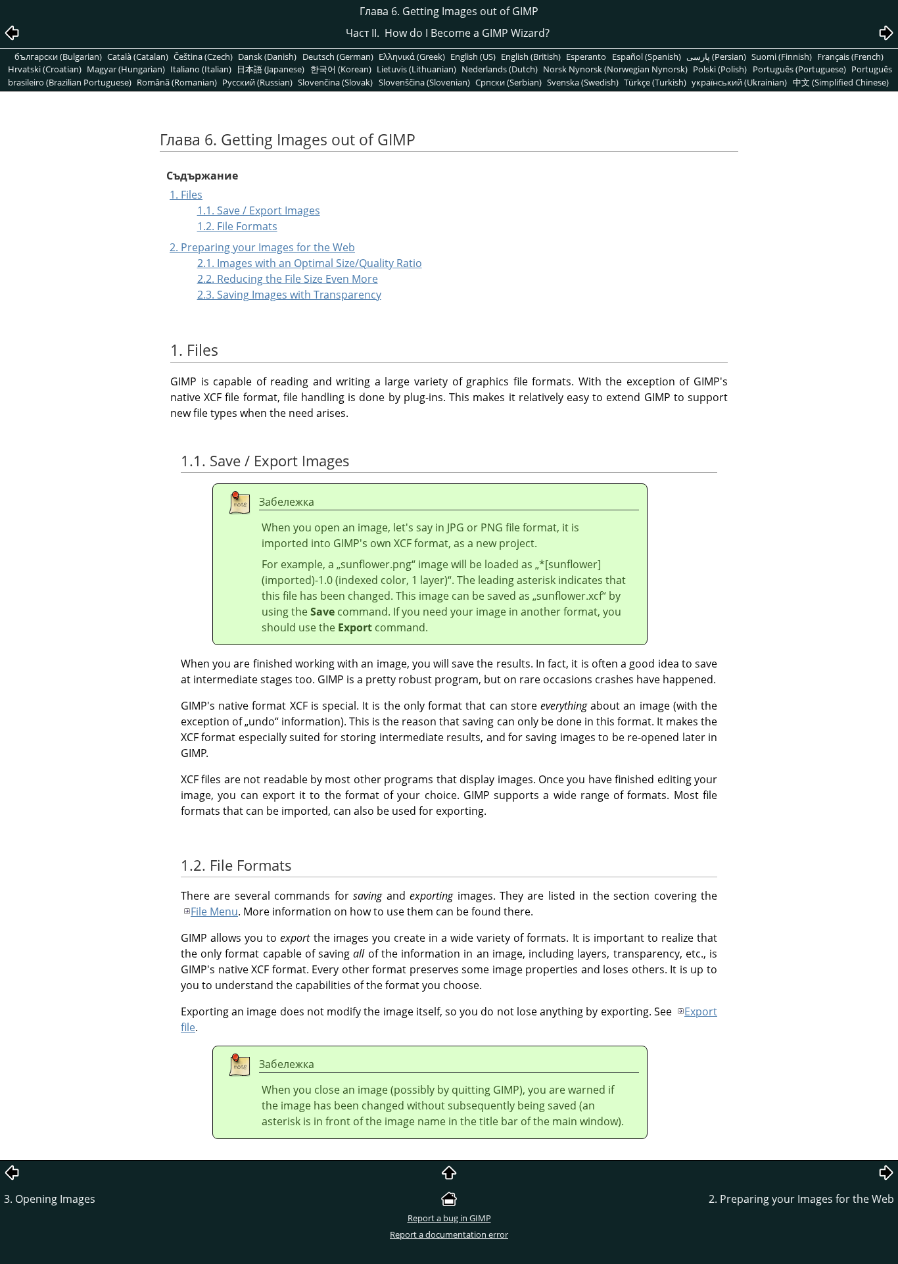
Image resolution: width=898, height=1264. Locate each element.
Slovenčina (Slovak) (335, 82)
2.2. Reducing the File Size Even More (287, 279)
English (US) (473, 56)
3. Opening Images (49, 1199)
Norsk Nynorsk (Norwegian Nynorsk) (615, 69)
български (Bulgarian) (58, 56)
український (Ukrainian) (739, 82)
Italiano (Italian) (200, 69)
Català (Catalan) (137, 56)
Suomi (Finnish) (781, 56)
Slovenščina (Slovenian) (424, 82)
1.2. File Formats (237, 226)
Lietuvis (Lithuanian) (416, 69)
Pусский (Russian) (257, 82)
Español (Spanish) (646, 56)
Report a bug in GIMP (449, 1218)
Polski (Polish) (720, 69)
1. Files (186, 194)
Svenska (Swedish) (583, 82)
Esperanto (586, 56)
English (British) (531, 56)
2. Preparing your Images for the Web (262, 247)
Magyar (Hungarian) (126, 69)
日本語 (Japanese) (270, 69)
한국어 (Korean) (340, 69)
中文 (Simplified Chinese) (841, 82)
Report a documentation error (449, 1234)
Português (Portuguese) (799, 69)
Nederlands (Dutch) (499, 69)
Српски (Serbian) (508, 82)
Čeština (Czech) (203, 56)
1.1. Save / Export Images (258, 210)
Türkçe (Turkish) (655, 82)
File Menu (214, 911)
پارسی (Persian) (716, 56)
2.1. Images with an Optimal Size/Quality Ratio (309, 263)
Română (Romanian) (177, 82)
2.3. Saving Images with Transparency (289, 294)
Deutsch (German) (337, 56)
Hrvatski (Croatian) (45, 69)
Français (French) (850, 56)
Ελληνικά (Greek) (412, 56)
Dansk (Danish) (267, 56)
